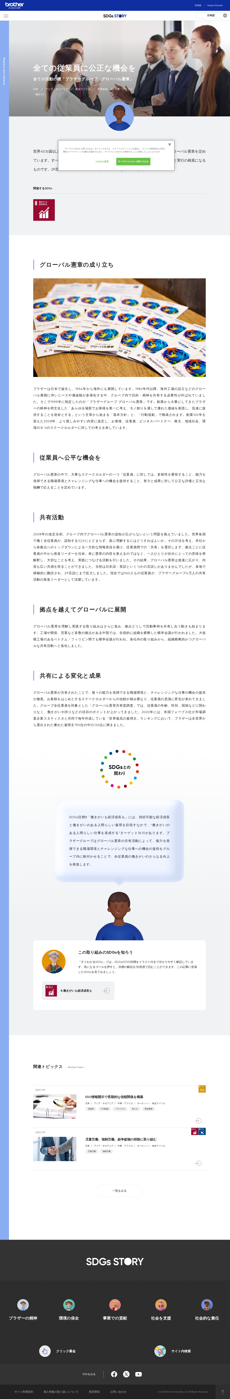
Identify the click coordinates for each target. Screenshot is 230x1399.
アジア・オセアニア (57, 89)
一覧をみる (119, 1190)
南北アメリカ (83, 89)
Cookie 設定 (102, 161)
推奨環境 (94, 1391)
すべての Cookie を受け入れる (133, 161)
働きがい (41, 94)
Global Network (215, 5)
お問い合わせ (118, 1391)
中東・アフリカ (123, 89)
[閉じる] (170, 144)
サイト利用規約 (23, 1391)
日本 (36, 89)
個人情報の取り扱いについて (61, 1391)
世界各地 (103, 89)
